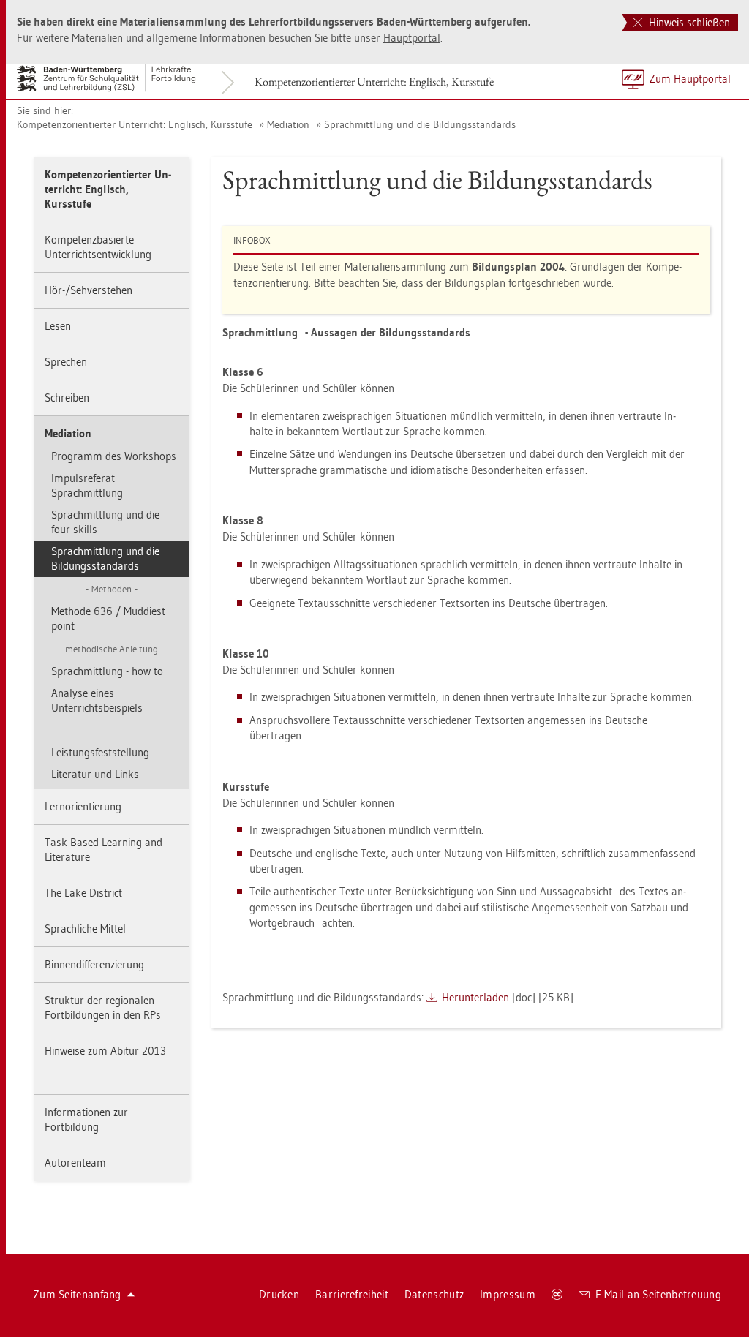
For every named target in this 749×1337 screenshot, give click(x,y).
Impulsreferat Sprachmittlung (87, 485)
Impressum (507, 1294)
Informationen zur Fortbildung (86, 1119)
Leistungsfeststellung (100, 752)
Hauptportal (411, 38)
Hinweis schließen (688, 22)
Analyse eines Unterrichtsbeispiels (97, 700)
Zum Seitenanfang (77, 1294)
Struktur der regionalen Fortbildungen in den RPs (103, 1007)
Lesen (58, 326)
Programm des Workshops (113, 456)
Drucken (279, 1294)
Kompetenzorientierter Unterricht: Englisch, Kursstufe (374, 81)
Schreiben (67, 397)
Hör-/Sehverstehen (88, 290)
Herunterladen (475, 997)
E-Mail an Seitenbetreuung (658, 1294)
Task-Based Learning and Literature (103, 849)
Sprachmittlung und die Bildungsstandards (420, 124)
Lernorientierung (83, 806)
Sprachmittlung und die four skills (105, 522)
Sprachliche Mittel (85, 928)
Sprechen (66, 362)
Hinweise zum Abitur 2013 (105, 1051)
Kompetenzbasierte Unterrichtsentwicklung (98, 247)
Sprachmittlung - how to (107, 671)
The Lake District (83, 893)
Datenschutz (434, 1294)
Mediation (288, 124)
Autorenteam (75, 1163)
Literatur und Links (95, 774)
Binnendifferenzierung (94, 964)
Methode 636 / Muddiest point (108, 618)
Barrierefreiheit (351, 1294)
